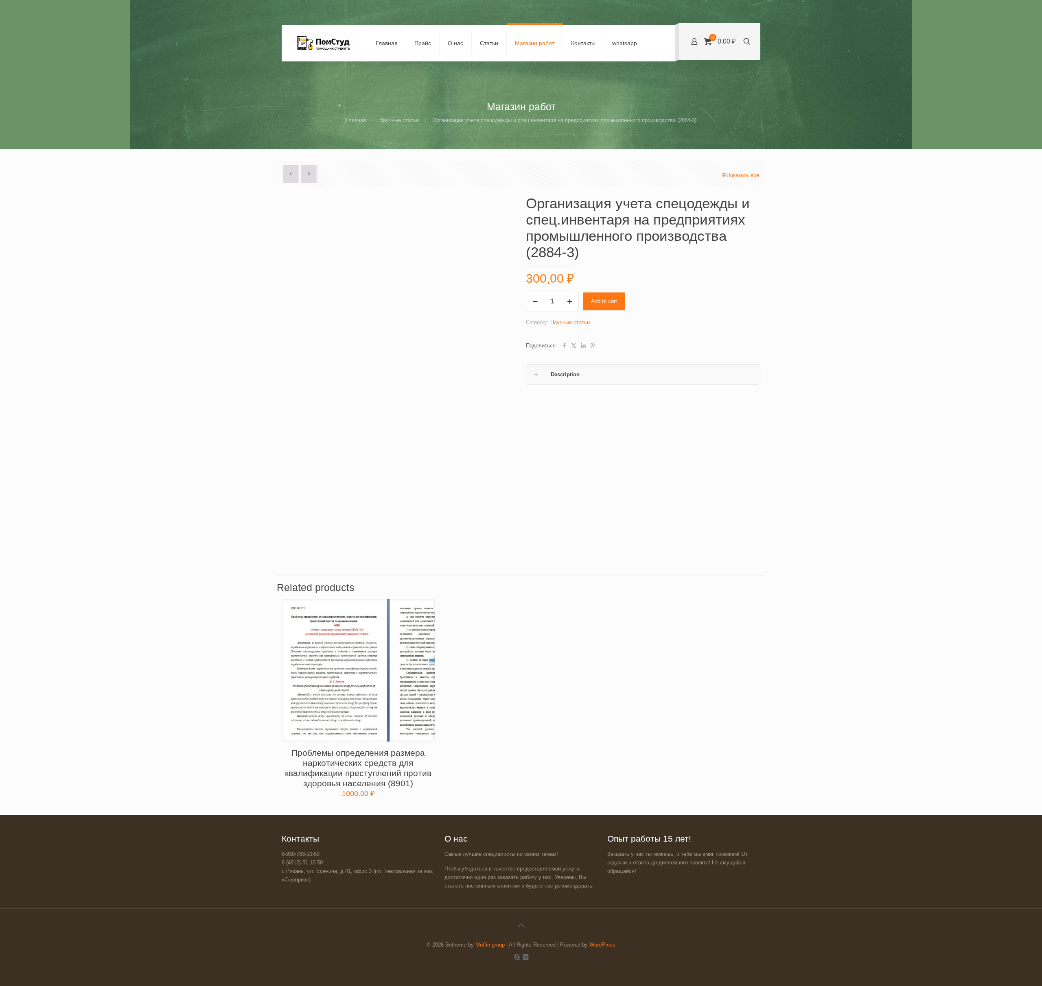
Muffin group (490, 945)
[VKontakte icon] (525, 956)
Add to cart (604, 301)
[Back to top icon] (521, 925)
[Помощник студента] (322, 43)
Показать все (743, 175)
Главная (356, 120)
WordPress (602, 945)
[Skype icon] (517, 956)
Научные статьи (399, 120)
